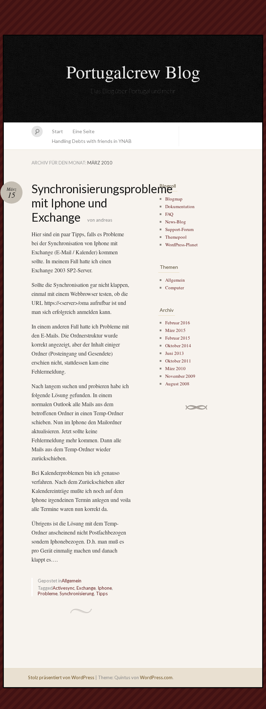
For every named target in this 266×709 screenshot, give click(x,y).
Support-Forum (179, 229)
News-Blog (175, 222)
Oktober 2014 (178, 345)
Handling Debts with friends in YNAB (92, 141)
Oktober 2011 (178, 361)
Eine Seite (84, 131)
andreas (104, 220)
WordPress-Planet (181, 244)
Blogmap (174, 199)
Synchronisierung (77, 593)
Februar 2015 (177, 338)
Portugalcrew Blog (133, 71)
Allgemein (71, 580)
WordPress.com (156, 677)
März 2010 (175, 368)
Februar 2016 (177, 322)
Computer (174, 287)
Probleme (47, 593)
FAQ (169, 214)
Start (57, 131)
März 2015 (175, 330)
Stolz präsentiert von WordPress (61, 677)
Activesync (63, 588)
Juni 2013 (174, 353)
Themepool (176, 237)
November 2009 (180, 376)
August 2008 (177, 384)
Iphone (105, 588)
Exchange (86, 588)
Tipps (102, 593)
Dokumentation (180, 206)
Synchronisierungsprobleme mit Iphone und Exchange (102, 202)
